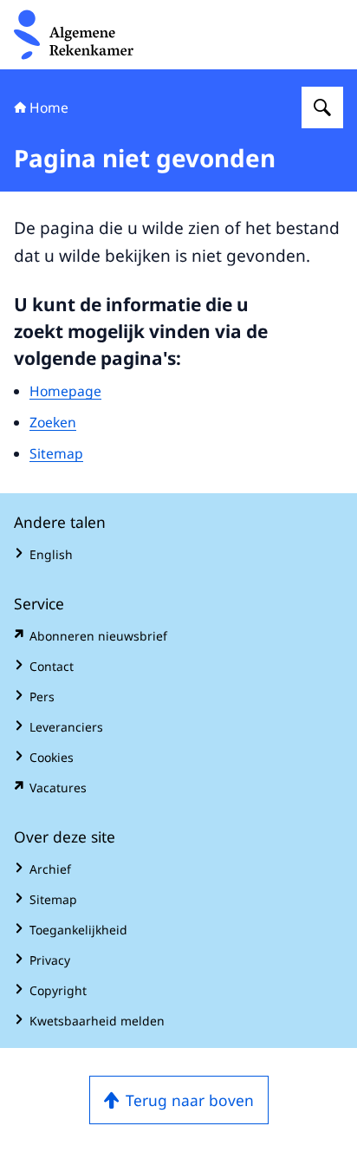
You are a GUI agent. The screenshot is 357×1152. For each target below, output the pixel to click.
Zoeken (52, 422)
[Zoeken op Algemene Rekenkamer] (322, 107)
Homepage (65, 390)
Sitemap (56, 453)
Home (48, 107)
